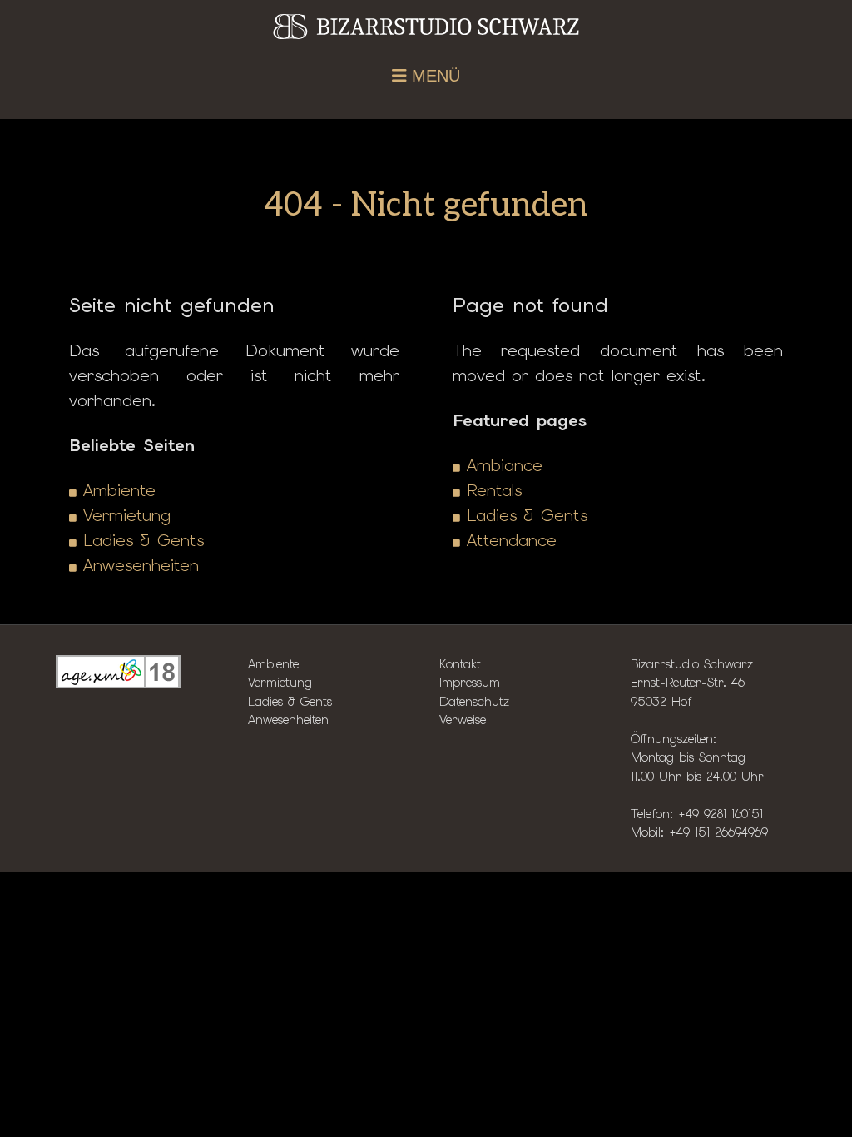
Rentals (494, 490)
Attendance (512, 540)
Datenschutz (474, 701)
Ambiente (119, 490)
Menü (433, 76)
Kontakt (460, 664)
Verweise (462, 719)
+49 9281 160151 (720, 814)
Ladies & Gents (143, 540)
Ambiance (504, 465)
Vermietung (127, 515)
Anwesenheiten (141, 565)
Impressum (469, 682)
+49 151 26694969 (718, 832)
